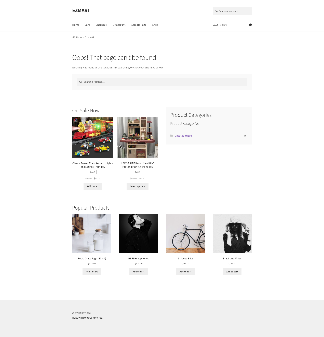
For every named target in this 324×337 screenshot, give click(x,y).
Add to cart (93, 186)
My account (119, 24)
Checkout (101, 24)
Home (75, 24)
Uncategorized (183, 135)
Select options (137, 186)
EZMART (81, 10)
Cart (87, 24)
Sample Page (138, 24)
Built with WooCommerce (87, 317)
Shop (155, 24)
